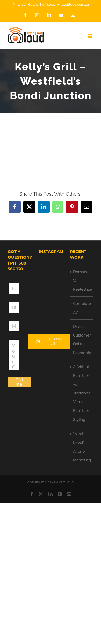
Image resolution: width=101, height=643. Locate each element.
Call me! (19, 382)
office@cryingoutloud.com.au (65, 4)
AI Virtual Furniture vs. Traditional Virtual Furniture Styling (82, 393)
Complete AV (82, 308)
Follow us (52, 341)
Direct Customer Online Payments (82, 339)
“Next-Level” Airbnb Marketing (82, 446)
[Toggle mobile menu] (90, 36)
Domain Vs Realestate (82, 281)
